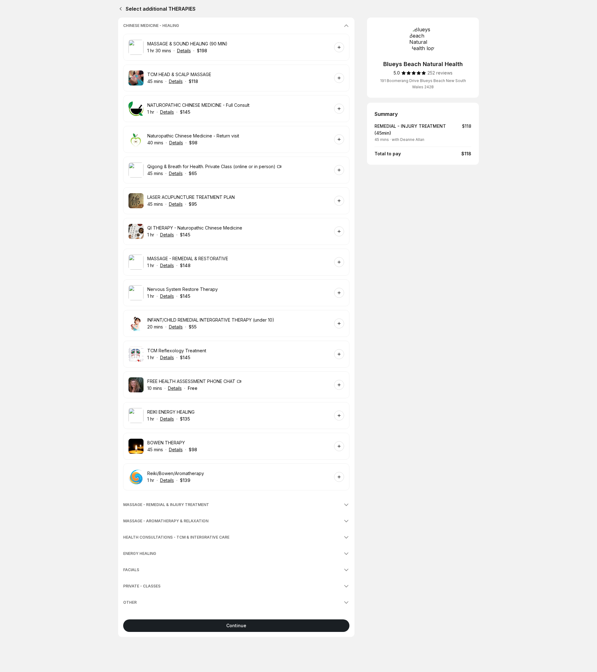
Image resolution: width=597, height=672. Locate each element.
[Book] (339, 47)
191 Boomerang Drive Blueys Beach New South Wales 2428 (423, 83)
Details (184, 50)
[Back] (119, 8)
